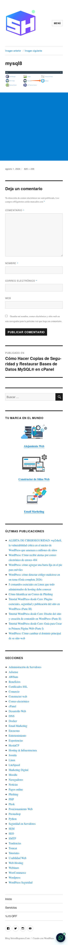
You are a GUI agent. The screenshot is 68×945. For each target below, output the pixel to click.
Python (13, 819)
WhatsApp (60, 937)
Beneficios (14, 681)
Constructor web (18, 696)
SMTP (12, 838)
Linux (12, 760)
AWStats (13, 677)
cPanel (12, 706)
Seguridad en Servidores (22, 823)
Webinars (14, 867)
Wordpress (14, 877)
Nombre (11, 263)
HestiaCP (14, 745)
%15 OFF (11, 916)
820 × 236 (29, 168)
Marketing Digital (18, 770)
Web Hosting (16, 863)
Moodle (13, 774)
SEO (11, 833)
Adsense (13, 672)
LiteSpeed (14, 765)
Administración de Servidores (25, 667)
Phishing (13, 794)
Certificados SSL (18, 686)
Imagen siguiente (33, 50)
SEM (11, 828)
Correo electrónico (21, 280)
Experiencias (16, 740)
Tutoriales (14, 853)
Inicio (8, 899)
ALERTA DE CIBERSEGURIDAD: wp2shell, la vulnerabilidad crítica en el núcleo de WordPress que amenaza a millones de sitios (35, 545)
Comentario (14, 210)
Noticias (13, 784)
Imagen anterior (13, 50)
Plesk (12, 804)
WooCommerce (17, 872)
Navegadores (16, 779)
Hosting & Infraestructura (23, 750)
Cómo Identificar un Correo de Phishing (31, 594)
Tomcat (13, 848)
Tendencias (15, 843)
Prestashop (15, 814)
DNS (11, 716)
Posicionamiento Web (21, 809)
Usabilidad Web (17, 858)
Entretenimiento (17, 735)
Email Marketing (18, 726)
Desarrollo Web (17, 711)
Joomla (13, 755)
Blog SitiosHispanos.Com (17, 938)
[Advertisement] (34, 126)
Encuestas (14, 730)
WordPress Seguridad (20, 882)
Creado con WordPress (43, 938)
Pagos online (16, 789)
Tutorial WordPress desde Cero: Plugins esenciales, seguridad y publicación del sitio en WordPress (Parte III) (34, 604)
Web (8, 298)
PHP (11, 799)
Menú (57, 23)
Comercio (14, 691)
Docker (13, 721)
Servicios (11, 907)
